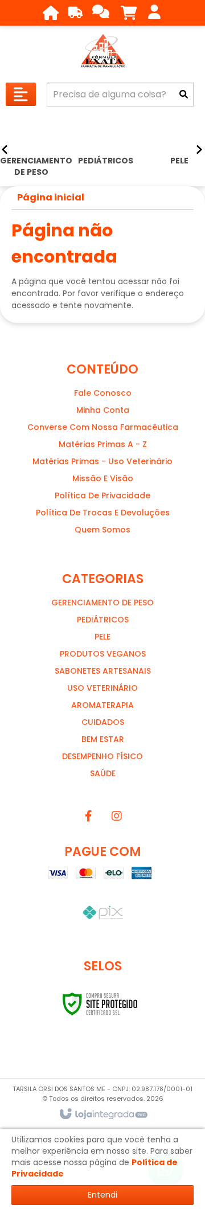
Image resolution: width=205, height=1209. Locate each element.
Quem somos (102, 529)
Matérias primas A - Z (103, 444)
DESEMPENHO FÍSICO (102, 756)
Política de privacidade (102, 495)
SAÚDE (103, 773)
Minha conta (102, 410)
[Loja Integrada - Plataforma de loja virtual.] (102, 1114)
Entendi (102, 1194)
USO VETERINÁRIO (102, 688)
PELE (102, 636)
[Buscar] (183, 94)
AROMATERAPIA (102, 705)
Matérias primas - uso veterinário (102, 461)
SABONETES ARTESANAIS (103, 671)
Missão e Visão (102, 478)
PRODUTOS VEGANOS (103, 653)
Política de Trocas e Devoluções (103, 512)
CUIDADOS (102, 722)
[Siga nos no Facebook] (88, 816)
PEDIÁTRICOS (103, 619)
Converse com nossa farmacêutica (102, 427)
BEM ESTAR (102, 739)
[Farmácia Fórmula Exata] (102, 51)
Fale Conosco (103, 393)
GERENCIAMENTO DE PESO (102, 602)
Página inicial (50, 197)
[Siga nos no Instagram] (116, 816)
